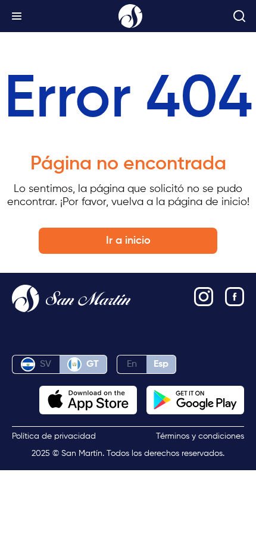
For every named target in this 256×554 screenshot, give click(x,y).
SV (45, 364)
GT (92, 364)
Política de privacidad (54, 436)
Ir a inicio (128, 240)
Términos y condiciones (200, 436)
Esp (161, 364)
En (132, 364)
